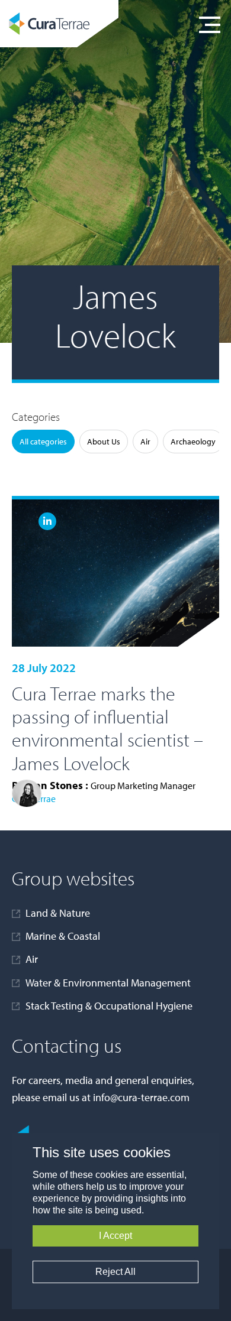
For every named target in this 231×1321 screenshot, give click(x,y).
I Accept (115, 1236)
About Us (103, 441)
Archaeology (193, 441)
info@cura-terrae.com (141, 1097)
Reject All (115, 1272)
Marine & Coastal (62, 936)
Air (145, 441)
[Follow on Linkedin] (47, 521)
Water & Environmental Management (108, 982)
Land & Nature (57, 913)
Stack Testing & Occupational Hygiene (108, 1005)
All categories (43, 441)
